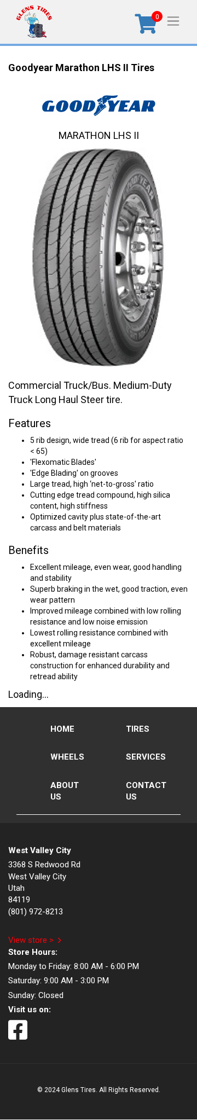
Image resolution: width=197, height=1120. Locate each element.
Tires (137, 729)
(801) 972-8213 (35, 912)
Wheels (67, 757)
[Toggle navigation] (173, 20)
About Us (64, 791)
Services (146, 757)
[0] (146, 27)
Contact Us (146, 791)
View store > (31, 940)
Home (62, 729)
